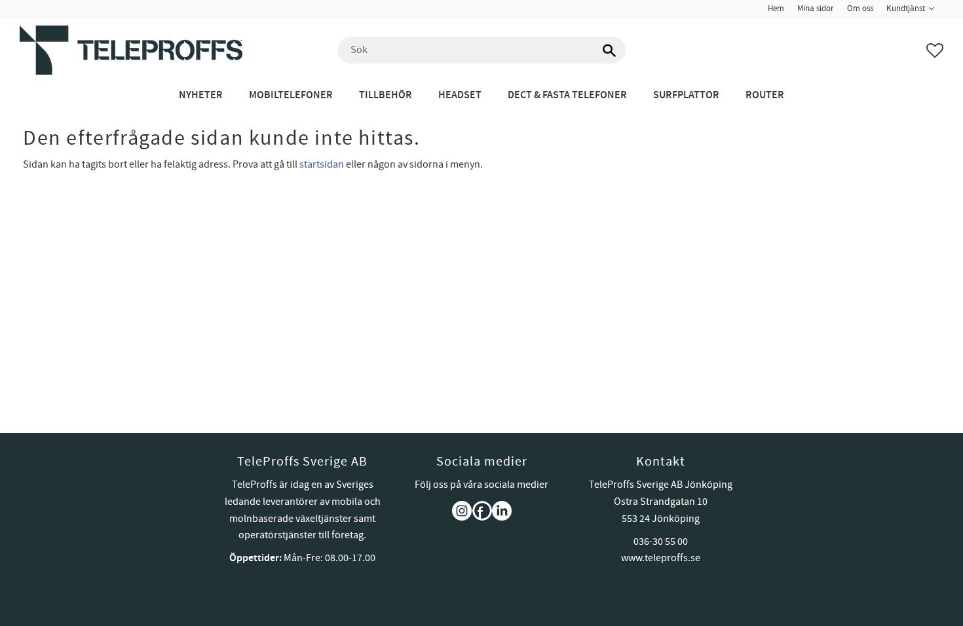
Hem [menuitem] (776, 8)
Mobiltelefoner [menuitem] (291, 95)
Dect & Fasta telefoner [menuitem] (567, 95)
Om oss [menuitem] (860, 8)
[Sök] (609, 50)
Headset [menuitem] (460, 95)
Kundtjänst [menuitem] (905, 8)
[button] (934, 50)
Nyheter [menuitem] (201, 95)
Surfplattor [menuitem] (686, 95)
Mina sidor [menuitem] (815, 8)
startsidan (321, 164)
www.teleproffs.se (660, 557)
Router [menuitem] (765, 95)
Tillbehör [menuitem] (385, 95)
